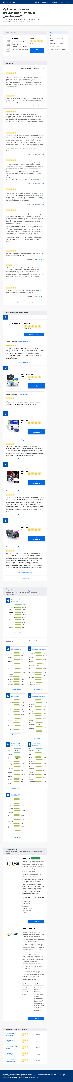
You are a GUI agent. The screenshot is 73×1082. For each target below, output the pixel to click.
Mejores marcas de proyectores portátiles (16, 794)
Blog (62, 2)
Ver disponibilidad (34, 334)
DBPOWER (12, 617)
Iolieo (10, 615)
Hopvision (12, 607)
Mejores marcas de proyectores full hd (15, 744)
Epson (11, 620)
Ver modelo (41, 90)
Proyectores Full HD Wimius (11, 1047)
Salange (10, 657)
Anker (33, 680)
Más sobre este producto (25, 362)
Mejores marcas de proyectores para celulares (38, 695)
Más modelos (25, 578)
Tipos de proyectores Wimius (58, 49)
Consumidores (9, 2)
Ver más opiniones (23, 341)
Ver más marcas (17, 632)
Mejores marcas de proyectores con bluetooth (39, 648)
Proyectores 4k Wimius (10, 1041)
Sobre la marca (54, 33)
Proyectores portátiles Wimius (10, 1054)
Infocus (10, 754)
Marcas (37, 2)
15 (32, 302)
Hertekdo (10, 674)
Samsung (10, 665)
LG (10, 803)
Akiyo (11, 702)
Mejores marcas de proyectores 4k (15, 600)
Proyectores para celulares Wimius (11, 1060)
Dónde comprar (54, 46)
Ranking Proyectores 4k (56, 43)
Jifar (10, 622)
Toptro (11, 676)
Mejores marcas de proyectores (37, 744)
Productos (54, 2)
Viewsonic (12, 627)
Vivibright (11, 605)
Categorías (45, 2)
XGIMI (11, 610)
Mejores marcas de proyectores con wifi (16, 648)
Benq (11, 779)
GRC (11, 709)
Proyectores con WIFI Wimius (10, 1034)
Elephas (10, 783)
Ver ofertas (37, 50)
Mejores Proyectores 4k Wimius (56, 39)
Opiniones (53, 36)
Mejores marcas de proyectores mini (15, 695)
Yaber (10, 625)
